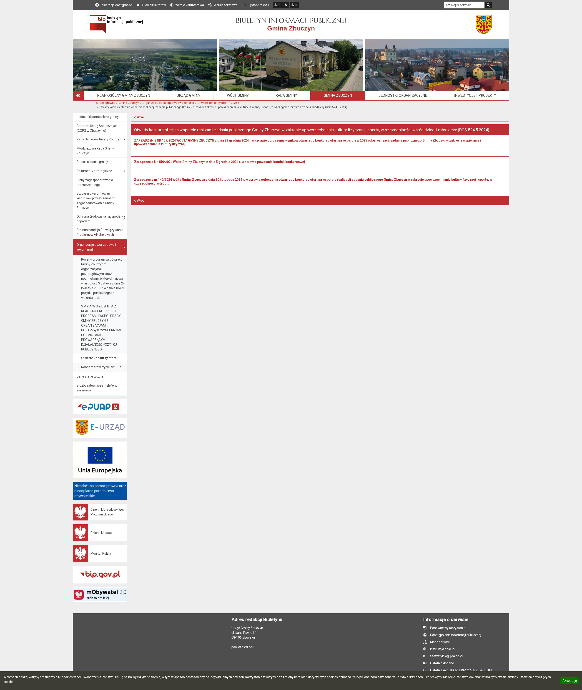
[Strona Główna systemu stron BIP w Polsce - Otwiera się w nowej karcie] (116, 24)
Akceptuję (569, 681)
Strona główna (105, 102)
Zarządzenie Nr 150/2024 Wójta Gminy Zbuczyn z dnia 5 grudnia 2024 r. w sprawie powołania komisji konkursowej (219, 162)
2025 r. (235, 102)
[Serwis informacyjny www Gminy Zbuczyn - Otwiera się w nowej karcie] (484, 24)
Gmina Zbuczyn (129, 102)
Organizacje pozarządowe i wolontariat (168, 102)
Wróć (141, 117)
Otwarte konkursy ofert (213, 102)
